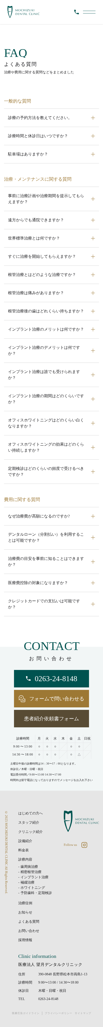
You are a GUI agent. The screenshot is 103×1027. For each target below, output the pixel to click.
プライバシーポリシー (58, 1013)
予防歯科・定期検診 (36, 893)
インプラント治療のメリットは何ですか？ (46, 329)
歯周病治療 (29, 867)
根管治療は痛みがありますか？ (36, 293)
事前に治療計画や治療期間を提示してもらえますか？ (46, 199)
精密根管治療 (31, 872)
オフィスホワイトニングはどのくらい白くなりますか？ (46, 423)
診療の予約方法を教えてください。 (40, 118)
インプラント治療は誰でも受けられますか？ (44, 375)
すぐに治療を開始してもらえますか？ (42, 256)
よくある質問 (28, 921)
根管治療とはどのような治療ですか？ (42, 274)
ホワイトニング (32, 888)
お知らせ (25, 912)
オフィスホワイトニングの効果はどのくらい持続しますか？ (46, 447)
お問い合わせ (28, 931)
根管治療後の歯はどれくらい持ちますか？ (46, 311)
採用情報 (25, 940)
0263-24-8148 (48, 999)
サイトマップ (83, 1013)
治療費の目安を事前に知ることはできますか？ (46, 561)
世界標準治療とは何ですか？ (34, 238)
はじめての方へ (30, 813)
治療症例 (25, 903)
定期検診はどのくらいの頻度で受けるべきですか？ (46, 471)
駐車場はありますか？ (28, 154)
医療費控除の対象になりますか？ (38, 583)
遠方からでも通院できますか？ (36, 220)
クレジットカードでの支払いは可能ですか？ (44, 604)
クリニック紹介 (30, 832)
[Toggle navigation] (89, 12)
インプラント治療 (34, 877)
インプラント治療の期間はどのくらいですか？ (46, 399)
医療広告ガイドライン (26, 1013)
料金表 (23, 850)
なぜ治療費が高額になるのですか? (39, 516)
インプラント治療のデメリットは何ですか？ (44, 350)
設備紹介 (25, 841)
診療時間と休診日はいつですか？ (38, 136)
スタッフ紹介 (28, 822)
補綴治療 (27, 882)
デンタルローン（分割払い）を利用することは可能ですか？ (46, 537)
